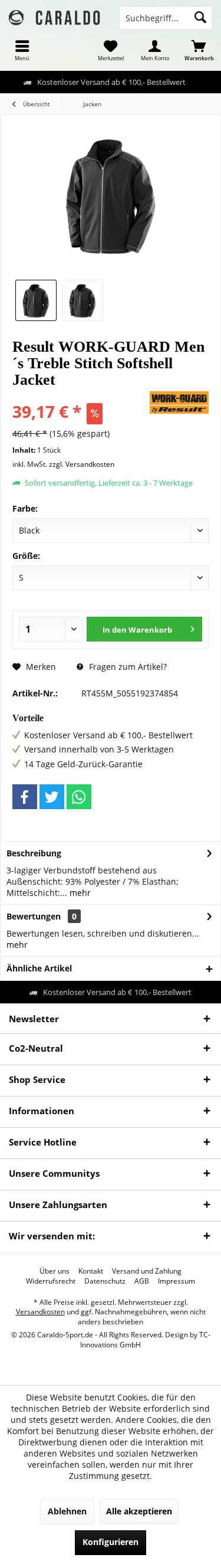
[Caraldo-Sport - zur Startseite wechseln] (55, 18)
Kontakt (90, 1271)
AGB (141, 1281)
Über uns (54, 1271)
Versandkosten (40, 1312)
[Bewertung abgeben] (79, 395)
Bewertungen (33, 916)
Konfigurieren (110, 1541)
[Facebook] (24, 796)
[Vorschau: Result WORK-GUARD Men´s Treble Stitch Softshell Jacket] (36, 300)
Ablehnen (67, 1511)
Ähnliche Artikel (39, 968)
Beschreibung (33, 853)
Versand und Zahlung (147, 1271)
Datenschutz (105, 1281)
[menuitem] (22, 50)
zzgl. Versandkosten (81, 464)
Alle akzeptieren (139, 1511)
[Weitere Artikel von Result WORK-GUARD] (179, 402)
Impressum (176, 1281)
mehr (79, 892)
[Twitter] (51, 796)
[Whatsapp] (79, 796)
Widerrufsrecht (50, 1281)
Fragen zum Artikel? (127, 666)
